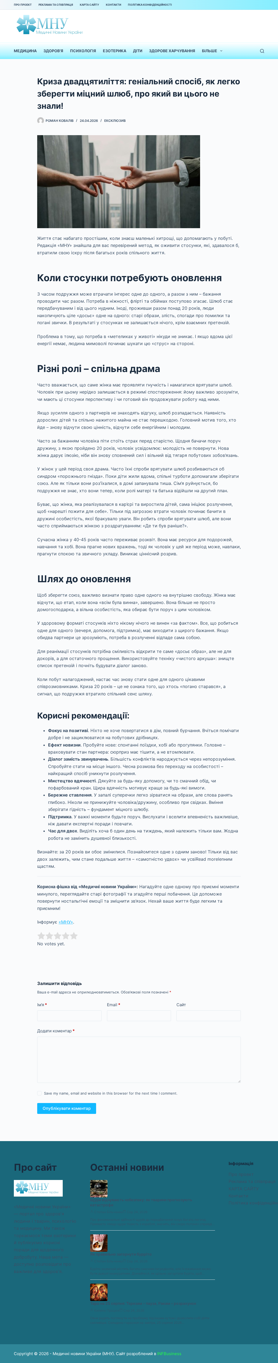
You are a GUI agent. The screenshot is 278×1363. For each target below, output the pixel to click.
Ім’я (42, 1004)
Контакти (113, 4)
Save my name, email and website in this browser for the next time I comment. (111, 1093)
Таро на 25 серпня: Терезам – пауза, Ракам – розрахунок (143, 1303)
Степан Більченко (108, 1212)
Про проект (23, 4)
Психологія (83, 50)
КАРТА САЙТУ (89, 4)
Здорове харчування (172, 50)
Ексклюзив (115, 121)
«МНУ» (66, 922)
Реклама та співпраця (56, 4)
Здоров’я (53, 50)
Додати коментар (56, 1030)
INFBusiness (169, 1353)
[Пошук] (262, 51)
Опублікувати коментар (67, 1108)
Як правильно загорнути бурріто (121, 1254)
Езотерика (114, 50)
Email (113, 1004)
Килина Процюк (106, 1310)
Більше (209, 50)
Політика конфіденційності (150, 4)
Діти (137, 50)
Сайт (181, 1004)
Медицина (25, 50)
